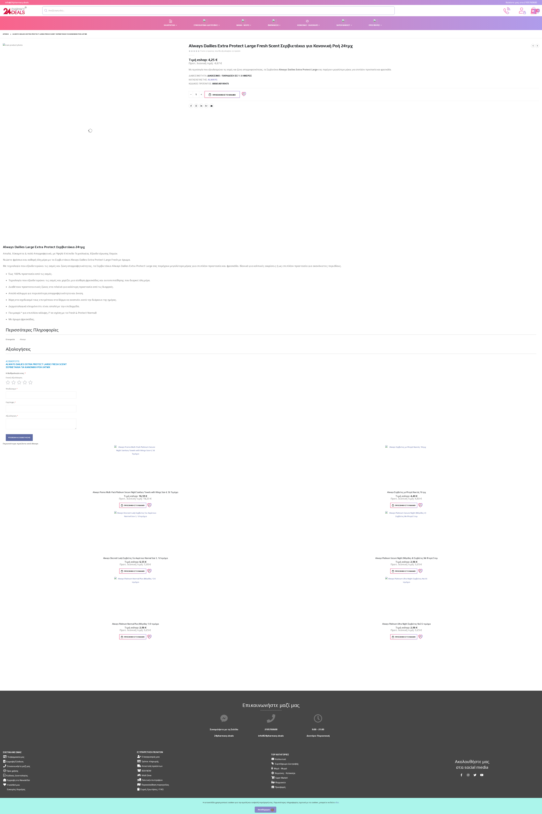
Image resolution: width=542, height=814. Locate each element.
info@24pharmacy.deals (17, 2)
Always (212, 79)
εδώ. (337, 802)
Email (211, 106)
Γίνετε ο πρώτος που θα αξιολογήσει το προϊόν (220, 51)
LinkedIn (201, 106)
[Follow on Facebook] (461, 775)
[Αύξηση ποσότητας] (201, 94)
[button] (45, 10)
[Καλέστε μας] (506, 10)
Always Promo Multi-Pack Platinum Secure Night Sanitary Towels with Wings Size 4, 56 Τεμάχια (135, 492)
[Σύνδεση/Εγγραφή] (522, 10)
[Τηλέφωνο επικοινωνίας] (271, 718)
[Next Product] (537, 46)
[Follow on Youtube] (482, 775)
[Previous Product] (533, 46)
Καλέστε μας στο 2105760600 (521, 2)
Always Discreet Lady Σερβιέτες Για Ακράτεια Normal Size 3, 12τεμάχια (135, 558)
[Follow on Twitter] (475, 775)
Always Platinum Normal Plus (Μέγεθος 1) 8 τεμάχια (135, 624)
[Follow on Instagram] (468, 775)
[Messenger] (224, 718)
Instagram (196, 106)
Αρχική (6, 34)
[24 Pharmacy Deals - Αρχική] (15, 10)
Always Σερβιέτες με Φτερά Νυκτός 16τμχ (406, 492)
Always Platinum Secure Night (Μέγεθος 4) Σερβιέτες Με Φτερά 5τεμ (406, 558)
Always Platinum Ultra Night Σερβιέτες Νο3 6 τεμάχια (406, 624)
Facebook (191, 106)
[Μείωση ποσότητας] (191, 94)
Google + (206, 106)
